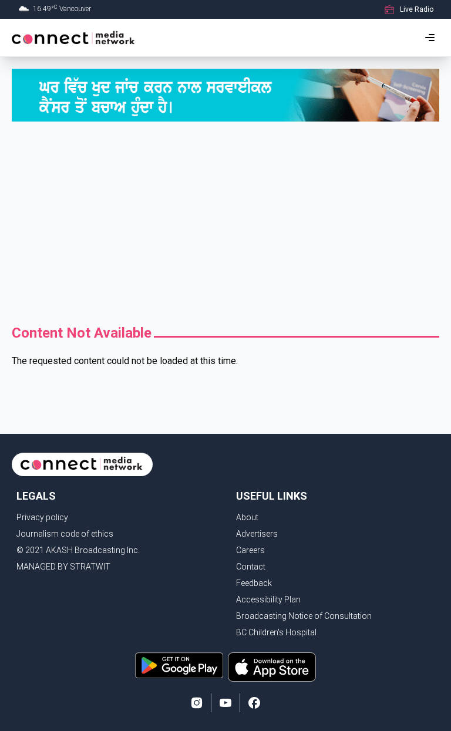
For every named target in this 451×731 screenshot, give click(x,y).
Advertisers (257, 533)
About (247, 517)
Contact (250, 566)
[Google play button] (179, 667)
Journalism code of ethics (64, 533)
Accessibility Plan (268, 599)
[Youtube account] (225, 702)
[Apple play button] (272, 667)
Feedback (254, 583)
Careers (250, 550)
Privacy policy (42, 517)
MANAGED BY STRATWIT (63, 566)
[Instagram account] (196, 702)
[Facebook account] (254, 702)
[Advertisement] (225, 222)
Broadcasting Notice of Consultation (304, 616)
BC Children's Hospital (276, 632)
